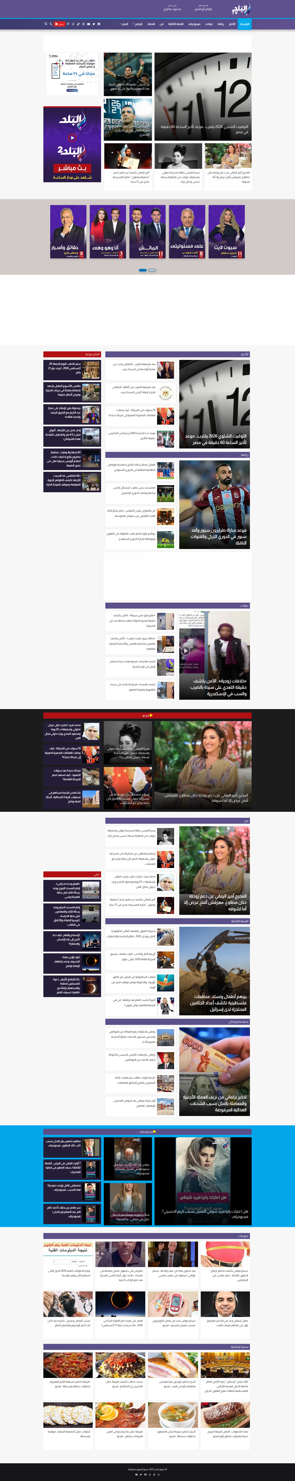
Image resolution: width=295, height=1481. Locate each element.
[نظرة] (108, 231)
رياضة (221, 23)
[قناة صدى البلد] (241, 8)
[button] (152, 270)
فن (162, 23)
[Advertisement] (94, 8)
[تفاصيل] (147, 231)
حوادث (209, 23)
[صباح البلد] (68, 231)
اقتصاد (151, 23)
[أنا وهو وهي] (227, 231)
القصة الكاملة (176, 23)
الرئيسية (244, 23)
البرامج (138, 23)
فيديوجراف (194, 23)
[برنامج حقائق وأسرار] (187, 231)
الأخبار (232, 23)
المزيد (125, 23)
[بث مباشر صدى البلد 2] (72, 144)
